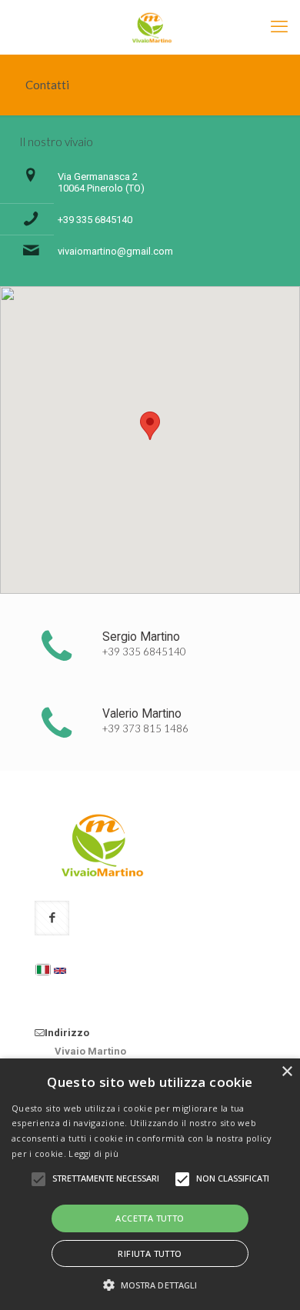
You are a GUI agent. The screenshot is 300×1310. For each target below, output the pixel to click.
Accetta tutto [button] (149, 1218)
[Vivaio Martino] (150, 27)
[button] (150, 1284)
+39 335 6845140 (95, 219)
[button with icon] (52, 918)
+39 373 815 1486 (145, 728)
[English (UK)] (60, 970)
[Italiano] (43, 969)
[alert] (150, 1184)
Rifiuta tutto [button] (150, 1253)
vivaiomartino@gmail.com (115, 251)
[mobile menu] (279, 27)
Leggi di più (93, 1153)
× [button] (286, 1072)
